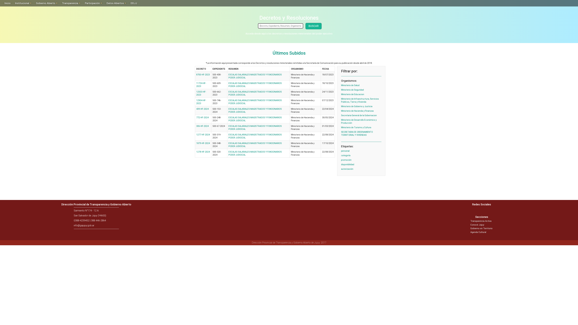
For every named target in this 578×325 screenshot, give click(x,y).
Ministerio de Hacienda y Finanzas (357, 111)
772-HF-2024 (202, 117)
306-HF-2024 (202, 126)
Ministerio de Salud (350, 85)
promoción (346, 160)
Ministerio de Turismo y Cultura (356, 127)
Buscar (314, 26)
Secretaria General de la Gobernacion (359, 115)
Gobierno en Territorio (481, 228)
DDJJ (134, 3)
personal (345, 151)
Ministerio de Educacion (352, 94)
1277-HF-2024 (203, 134)
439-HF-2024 (202, 109)
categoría (345, 155)
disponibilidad (347, 164)
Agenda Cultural (478, 232)
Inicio (8, 3)
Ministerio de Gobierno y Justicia (356, 106)
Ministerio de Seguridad (352, 90)
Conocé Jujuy (477, 224)
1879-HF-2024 (203, 143)
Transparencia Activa (480, 221)
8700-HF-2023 (203, 74)
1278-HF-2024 (203, 152)
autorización (347, 169)
